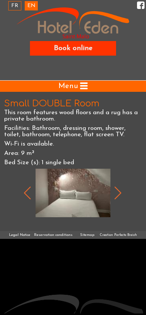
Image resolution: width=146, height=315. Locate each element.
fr (14, 6)
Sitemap (87, 235)
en (31, 6)
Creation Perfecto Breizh (118, 235)
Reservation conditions (53, 235)
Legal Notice (19, 235)
